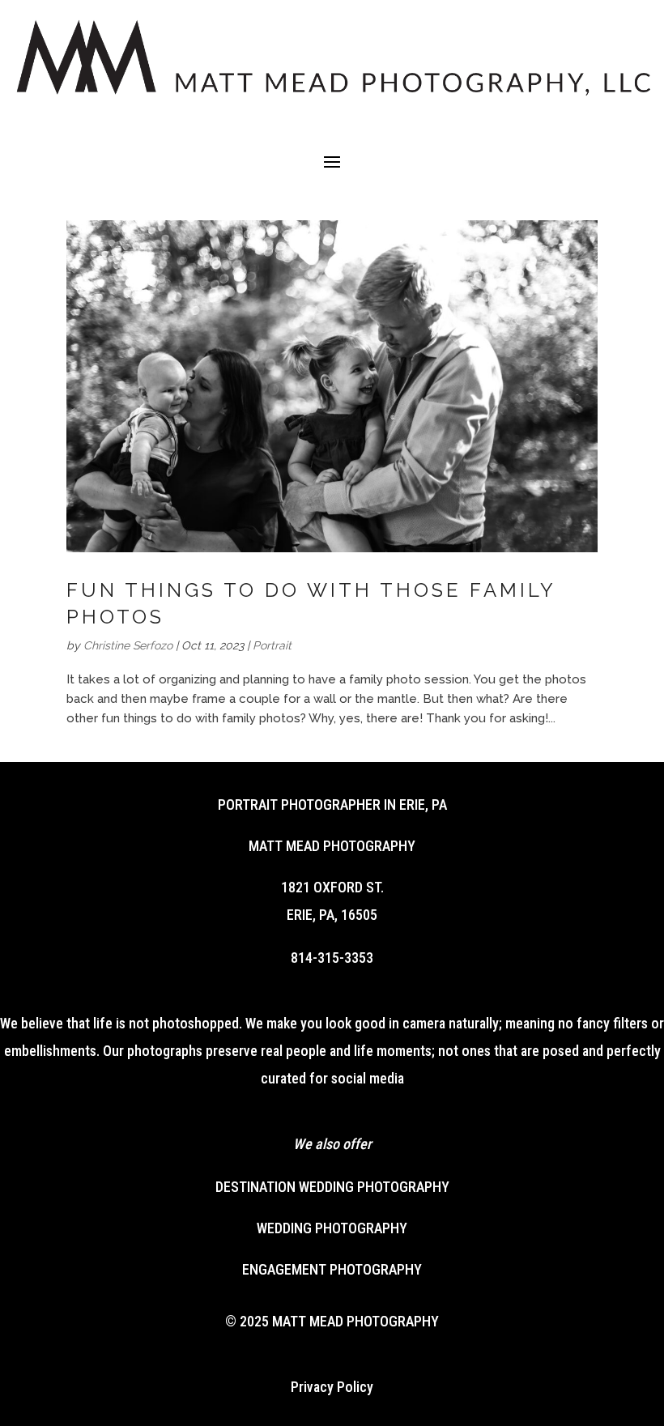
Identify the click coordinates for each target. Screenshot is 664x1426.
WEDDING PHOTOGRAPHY (332, 1228)
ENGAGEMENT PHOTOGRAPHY (332, 1269)
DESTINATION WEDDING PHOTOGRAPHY (332, 1186)
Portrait (272, 645)
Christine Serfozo (127, 645)
